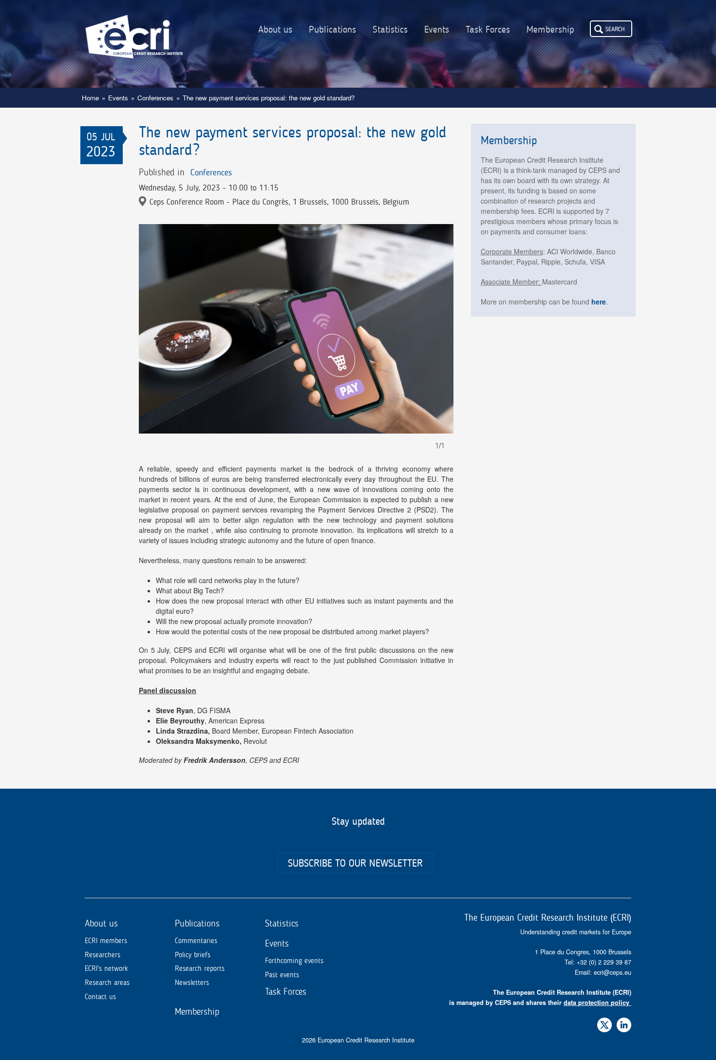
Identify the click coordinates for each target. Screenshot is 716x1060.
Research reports (200, 968)
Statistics (390, 29)
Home (90, 97)
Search (615, 29)
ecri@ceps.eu (612, 972)
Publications (332, 29)
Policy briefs (192, 954)
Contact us (100, 996)
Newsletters (192, 982)
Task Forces (488, 29)
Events (436, 29)
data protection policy (596, 1002)
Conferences (155, 97)
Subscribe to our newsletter (355, 863)
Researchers (102, 954)
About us (275, 29)
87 (627, 962)
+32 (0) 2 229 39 (600, 962)
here (598, 301)
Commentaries (196, 940)
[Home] (134, 29)
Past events (282, 974)
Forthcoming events (294, 960)
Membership (550, 29)
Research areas (107, 982)
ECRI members (106, 940)
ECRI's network (106, 968)
